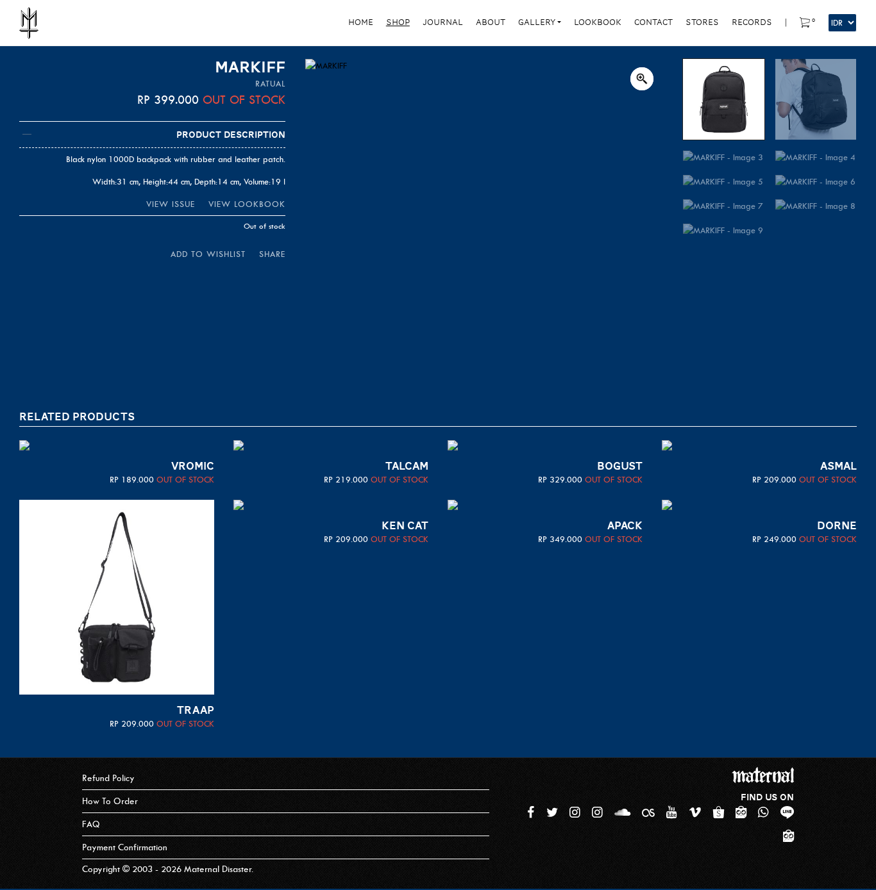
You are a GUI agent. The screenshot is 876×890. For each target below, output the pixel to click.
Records (752, 22)
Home (360, 22)
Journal (443, 22)
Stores (702, 22)
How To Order (110, 801)
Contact (653, 22)
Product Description (230, 134)
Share (272, 254)
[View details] (116, 445)
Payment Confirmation (124, 847)
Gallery (536, 22)
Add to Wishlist (208, 254)
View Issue (170, 204)
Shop (398, 22)
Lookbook (597, 22)
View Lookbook (246, 204)
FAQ (91, 824)
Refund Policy (108, 778)
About (490, 22)
